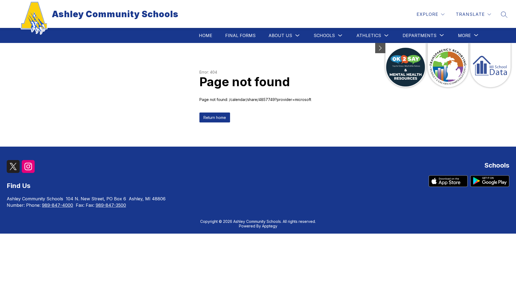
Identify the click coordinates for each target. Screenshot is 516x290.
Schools (324, 35)
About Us (280, 35)
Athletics (368, 35)
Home (205, 35)
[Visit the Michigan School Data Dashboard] (490, 65)
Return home (214, 117)
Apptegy (269, 226)
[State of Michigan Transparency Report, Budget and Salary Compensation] (448, 65)
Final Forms (240, 35)
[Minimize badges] (380, 48)
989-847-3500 (111, 205)
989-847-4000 (57, 205)
